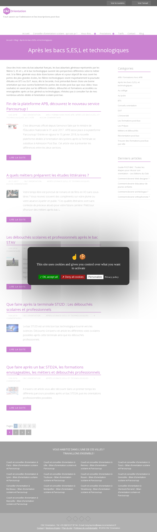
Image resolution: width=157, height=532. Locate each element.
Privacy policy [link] (112, 277)
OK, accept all (50, 277)
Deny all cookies (74, 277)
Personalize (95, 277)
